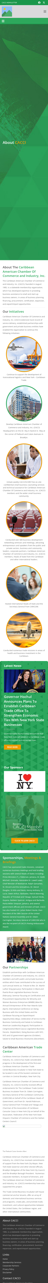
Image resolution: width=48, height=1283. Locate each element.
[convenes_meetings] (24, 583)
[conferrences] (24, 519)
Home (5, 1259)
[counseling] (24, 461)
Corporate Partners (11, 1265)
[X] (44, 2)
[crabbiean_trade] (24, 630)
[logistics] (24, 354)
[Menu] (45, 11)
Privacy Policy (8, 1269)
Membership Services (12, 1262)
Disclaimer (7, 1272)
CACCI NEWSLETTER (9, 2)
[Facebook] (39, 2)
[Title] (7, 11)
